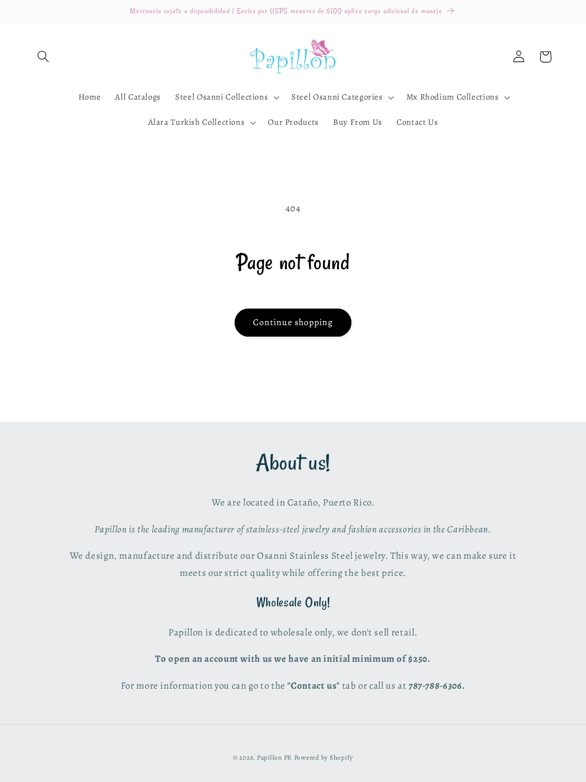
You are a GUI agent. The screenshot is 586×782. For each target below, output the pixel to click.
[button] (43, 57)
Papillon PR (274, 757)
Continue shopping (293, 322)
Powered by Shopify (323, 757)
